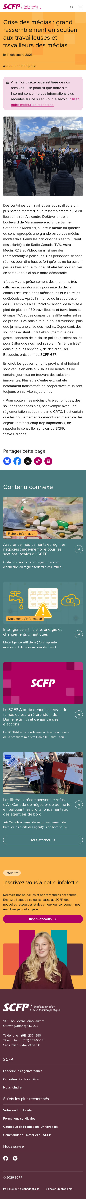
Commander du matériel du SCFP (27, 1135)
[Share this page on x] (28, 461)
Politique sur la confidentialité (21, 1189)
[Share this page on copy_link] (38, 461)
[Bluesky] (15, 1157)
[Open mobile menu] (80, 7)
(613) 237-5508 (33, 1040)
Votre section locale (17, 1110)
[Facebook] (5, 1157)
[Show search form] (71, 7)
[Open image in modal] (43, 156)
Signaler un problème (59, 1189)
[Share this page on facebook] (17, 461)
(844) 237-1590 (30, 1045)
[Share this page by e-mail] (48, 461)
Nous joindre (12, 1087)
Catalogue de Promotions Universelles (30, 1126)
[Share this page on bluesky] (7, 461)
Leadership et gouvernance (22, 1071)
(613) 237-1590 (31, 1035)
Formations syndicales (19, 1118)
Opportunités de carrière (21, 1079)
